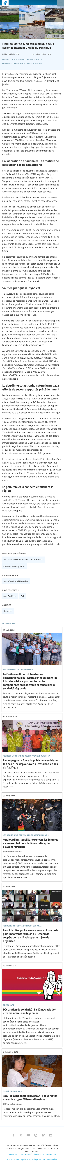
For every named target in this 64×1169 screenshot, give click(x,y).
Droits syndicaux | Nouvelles (15, 581)
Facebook (13, 1135)
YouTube (28, 1135)
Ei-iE (4, 3)
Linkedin (51, 1135)
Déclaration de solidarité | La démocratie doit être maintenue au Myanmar (32, 1004)
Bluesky (43, 1135)
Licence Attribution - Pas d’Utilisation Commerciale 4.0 (32, 1154)
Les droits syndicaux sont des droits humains (23, 559)
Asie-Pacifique (9, 596)
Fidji (22, 596)
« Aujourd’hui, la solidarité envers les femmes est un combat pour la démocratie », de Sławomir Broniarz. (32, 837)
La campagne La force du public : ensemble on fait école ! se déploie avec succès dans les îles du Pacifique (32, 751)
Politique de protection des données (41, 1159)
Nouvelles (7, 611)
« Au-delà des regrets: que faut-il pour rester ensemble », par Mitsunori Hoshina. (32, 1084)
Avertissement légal (16, 1159)
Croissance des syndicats (14, 566)
